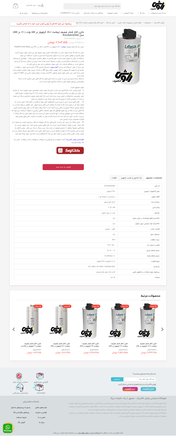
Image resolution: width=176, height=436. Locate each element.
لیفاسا (63, 46)
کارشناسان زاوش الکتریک (75, 139)
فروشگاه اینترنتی (94, 433)
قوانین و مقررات (41, 412)
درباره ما (41, 422)
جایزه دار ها (24, 13)
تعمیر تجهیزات (112, 13)
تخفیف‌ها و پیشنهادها (40, 13)
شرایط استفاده (21, 417)
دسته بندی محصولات (158, 13)
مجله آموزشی (129, 13)
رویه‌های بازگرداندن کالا (21, 412)
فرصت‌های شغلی (41, 407)
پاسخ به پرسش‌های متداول (20, 407)
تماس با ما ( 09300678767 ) (69, 13)
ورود (38, 5)
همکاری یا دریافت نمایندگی (93, 13)
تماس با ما (41, 417)
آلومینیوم (54, 67)
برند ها (142, 13)
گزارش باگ (21, 422)
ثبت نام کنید (31, 5)
